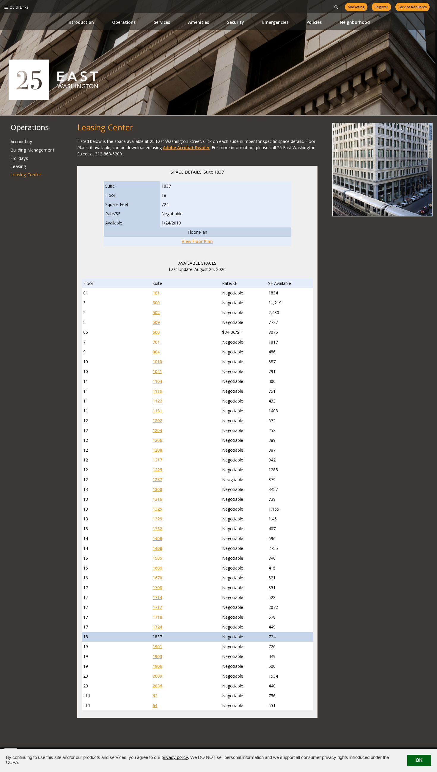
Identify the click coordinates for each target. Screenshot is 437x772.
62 (155, 695)
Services (162, 22)
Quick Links (19, 7)
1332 (157, 528)
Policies (314, 22)
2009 (157, 676)
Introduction (80, 22)
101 (156, 293)
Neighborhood (355, 22)
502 (156, 312)
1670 (157, 578)
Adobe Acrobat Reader (186, 147)
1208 (157, 450)
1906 (157, 666)
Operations (124, 22)
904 (156, 352)
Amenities (198, 22)
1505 (157, 558)
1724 (157, 627)
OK (419, 760)
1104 (157, 381)
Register (381, 7)
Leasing (18, 166)
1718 (157, 617)
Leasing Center (25, 174)
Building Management (32, 150)
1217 (157, 460)
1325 (157, 509)
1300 (157, 489)
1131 (157, 411)
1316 (157, 499)
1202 (157, 420)
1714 (157, 597)
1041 (157, 371)
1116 (157, 391)
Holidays (19, 158)
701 (156, 342)
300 (156, 302)
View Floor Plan (197, 241)
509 (156, 322)
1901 (157, 646)
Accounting (21, 141)
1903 (157, 656)
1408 (157, 548)
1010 (157, 361)
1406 (157, 538)
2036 (157, 686)
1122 (157, 401)
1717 (157, 607)
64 (155, 705)
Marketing (356, 7)
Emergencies (275, 22)
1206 (157, 440)
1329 (157, 519)
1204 (157, 430)
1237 (157, 479)
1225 (157, 469)
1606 (157, 568)
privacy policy (174, 757)
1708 (157, 587)
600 (156, 332)
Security (235, 22)
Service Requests (412, 7)
